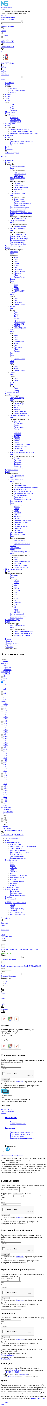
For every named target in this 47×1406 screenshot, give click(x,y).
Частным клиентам (17, 143)
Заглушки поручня (21, 497)
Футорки (17, 435)
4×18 (5, 758)
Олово (12, 353)
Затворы (17, 409)
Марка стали (5, 672)
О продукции (10, 124)
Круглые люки (19, 540)
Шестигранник (19, 271)
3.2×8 (5, 719)
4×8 (4, 766)
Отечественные (15, 120)
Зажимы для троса (16, 532)
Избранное (5, 75)
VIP (11, 145)
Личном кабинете (7, 1355)
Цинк (12, 382)
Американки (19, 427)
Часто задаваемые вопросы (20, 1134)
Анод (16, 335)
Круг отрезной (15, 548)
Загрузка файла (6, 1194)
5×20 (5, 779)
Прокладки (18, 448)
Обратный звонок (7, 47)
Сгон (16, 431)
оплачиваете (23, 1374)
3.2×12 (5, 712)
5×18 (5, 777)
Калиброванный (20, 219)
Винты (16, 511)
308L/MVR (18, 602)
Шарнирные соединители (23, 493)
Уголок (16, 265)
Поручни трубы (20, 485)
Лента (16, 261)
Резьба (16, 442)
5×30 (5, 784)
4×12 (5, 751)
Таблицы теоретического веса (21, 131)
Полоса (16, 267)
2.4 (4, 684)
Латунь (12, 306)
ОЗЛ (15, 592)
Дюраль (12, 279)
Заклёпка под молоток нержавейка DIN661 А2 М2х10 (21, 966)
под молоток (8, 812)
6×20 (5, 801)
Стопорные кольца (21, 526)
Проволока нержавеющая (19, 207)
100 (6, 985)
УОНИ (16, 598)
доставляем (12, 1376)
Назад (7, 85)
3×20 (5, 725)
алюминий (7, 665)
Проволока (18, 269)
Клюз (16, 559)
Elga (15, 604)
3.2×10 (5, 710)
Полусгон (17, 433)
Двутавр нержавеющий (18, 240)
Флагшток (18, 563)
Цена (3, 938)
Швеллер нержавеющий (19, 238)
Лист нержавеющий (17, 178)
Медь (12, 330)
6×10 (5, 795)
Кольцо (16, 425)
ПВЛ (16, 191)
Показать (4, 661)
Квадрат (17, 326)
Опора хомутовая (20, 446)
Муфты (16, 429)
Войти (3, 73)
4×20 (5, 760)
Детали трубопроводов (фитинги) (22, 452)
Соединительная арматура (19, 415)
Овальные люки (20, 542)
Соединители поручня (22, 499)
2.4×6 (5, 704)
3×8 (4, 727)
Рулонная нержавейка (18, 244)
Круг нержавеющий (17, 228)
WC (15, 585)
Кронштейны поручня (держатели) (27, 487)
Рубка (12, 106)
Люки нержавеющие (17, 534)
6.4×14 (5, 788)
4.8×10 (5, 730)
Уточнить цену (6, 953)
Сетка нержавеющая (17, 193)
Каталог (4, 15)
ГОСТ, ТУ (4, 814)
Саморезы (17, 513)
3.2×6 (5, 717)
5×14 (5, 773)
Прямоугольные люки (22, 544)
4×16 (5, 756)
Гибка (12, 108)
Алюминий (14, 252)
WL (15, 587)
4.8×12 (5, 732)
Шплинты (18, 528)
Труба (16, 257)
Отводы (17, 458)
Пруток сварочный (17, 614)
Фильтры (17, 466)
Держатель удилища (21, 567)
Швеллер (17, 273)
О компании (9, 83)
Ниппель (17, 441)
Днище (12, 550)
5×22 (5, 782)
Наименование (6, 937)
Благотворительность (18, 90)
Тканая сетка (19, 199)
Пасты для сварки (16, 618)
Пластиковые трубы (17, 626)
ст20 (5, 678)
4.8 (4, 693)
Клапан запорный (20, 413)
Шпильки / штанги (21, 522)
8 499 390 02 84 (6, 1109)
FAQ (7, 147)
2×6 (4, 708)
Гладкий (17, 183)
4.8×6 (5, 745)
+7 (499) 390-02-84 (12, 1372)
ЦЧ (15, 608)
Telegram (4, 1113)
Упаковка (13, 110)
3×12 (5, 723)
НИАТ (16, 581)
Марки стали (10, 112)
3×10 (5, 721)
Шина (16, 275)
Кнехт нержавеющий (22, 561)
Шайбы (17, 518)
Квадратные (18, 176)
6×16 (5, 799)
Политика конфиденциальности (22, 1138)
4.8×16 (5, 734)
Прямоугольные (20, 174)
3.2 (4, 689)
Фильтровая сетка (20, 205)
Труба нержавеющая (17, 166)
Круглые (17, 172)
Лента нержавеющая (17, 211)
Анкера (17, 507)
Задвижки (17, 407)
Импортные (14, 118)
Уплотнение (18, 450)
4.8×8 (5, 747)
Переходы (17, 460)
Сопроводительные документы (21, 141)
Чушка (16, 380)
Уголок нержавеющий (18, 209)
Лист (16, 259)
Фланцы (17, 421)
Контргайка (18, 468)
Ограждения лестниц (17, 479)
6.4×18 (5, 790)
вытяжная (7, 809)
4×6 (4, 764)
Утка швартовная (20, 565)
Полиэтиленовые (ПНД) (23, 633)
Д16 (4, 676)
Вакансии (13, 88)
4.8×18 (5, 736)
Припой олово (19, 359)
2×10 (5, 706)
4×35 (5, 762)
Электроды (14, 575)
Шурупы (17, 530)
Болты (16, 509)
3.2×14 (5, 714)
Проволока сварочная (18, 616)
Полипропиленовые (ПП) (23, 631)
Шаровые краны (20, 404)
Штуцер (17, 439)
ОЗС (15, 594)
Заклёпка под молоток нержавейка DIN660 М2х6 (19, 949)
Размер (3, 701)
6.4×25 (5, 792)
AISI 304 (6, 674)
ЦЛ (15, 596)
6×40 (5, 805)
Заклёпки (17, 516)
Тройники (18, 464)
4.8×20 (5, 738)
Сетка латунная (20, 328)
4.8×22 (5, 740)
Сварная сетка (19, 201)
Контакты (9, 149)
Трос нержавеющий (17, 476)
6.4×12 (5, 786)
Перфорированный (21, 187)
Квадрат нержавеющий (18, 220)
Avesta (16, 589)
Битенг (16, 557)
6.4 (4, 700)
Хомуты (17, 437)
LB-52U (17, 612)
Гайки (16, 515)
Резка (12, 104)
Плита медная (19, 341)
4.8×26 (5, 743)
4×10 (5, 749)
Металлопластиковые (22, 635)
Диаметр (4, 680)
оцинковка (7, 670)
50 (6, 984)
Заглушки (17, 462)
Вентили (17, 405)
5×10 (5, 769)
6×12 (5, 797)
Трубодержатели (20, 489)
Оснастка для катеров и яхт (20, 552)
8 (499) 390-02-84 (7, 19)
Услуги (7, 98)
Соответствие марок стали (19, 129)
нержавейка (7, 667)
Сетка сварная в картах (22, 203)
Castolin (17, 590)
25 (6, 982)
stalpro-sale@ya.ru (7, 1111)
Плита (16, 263)
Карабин (13, 546)
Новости (13, 92)
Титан (12, 361)
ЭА (15, 606)
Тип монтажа (6, 807)
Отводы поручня (20, 495)
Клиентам (9, 135)
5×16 (5, 775)
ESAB (16, 583)
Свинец (12, 372)
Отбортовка (18, 423)
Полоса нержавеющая (18, 236)
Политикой (20, 1082)
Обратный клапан (20, 411)
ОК (15, 600)
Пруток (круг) (19, 277)
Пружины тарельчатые (22, 520)
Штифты (17, 524)
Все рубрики (5, 918)
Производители (15, 122)
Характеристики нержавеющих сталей (24, 133)
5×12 (5, 771)
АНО (16, 610)
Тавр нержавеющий (17, 242)
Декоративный (19, 185)
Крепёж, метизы (16, 501)
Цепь (11, 478)
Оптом (7, 96)
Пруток (17, 351)
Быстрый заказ (15, 1370)
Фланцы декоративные (22, 491)
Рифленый (18, 189)
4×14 (5, 753)
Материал (4, 663)
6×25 (5, 803)
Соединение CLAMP (22, 444)
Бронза (12, 293)
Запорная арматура (17, 398)
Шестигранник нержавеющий (21, 213)
